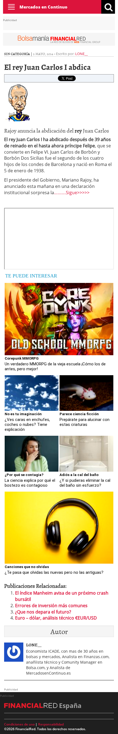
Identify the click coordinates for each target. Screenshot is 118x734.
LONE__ (81, 53)
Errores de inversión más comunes (51, 606)
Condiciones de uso (19, 724)
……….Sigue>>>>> (71, 193)
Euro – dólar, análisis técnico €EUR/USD (56, 618)
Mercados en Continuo (43, 7)
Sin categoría (17, 53)
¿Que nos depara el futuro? (43, 612)
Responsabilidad (51, 724)
